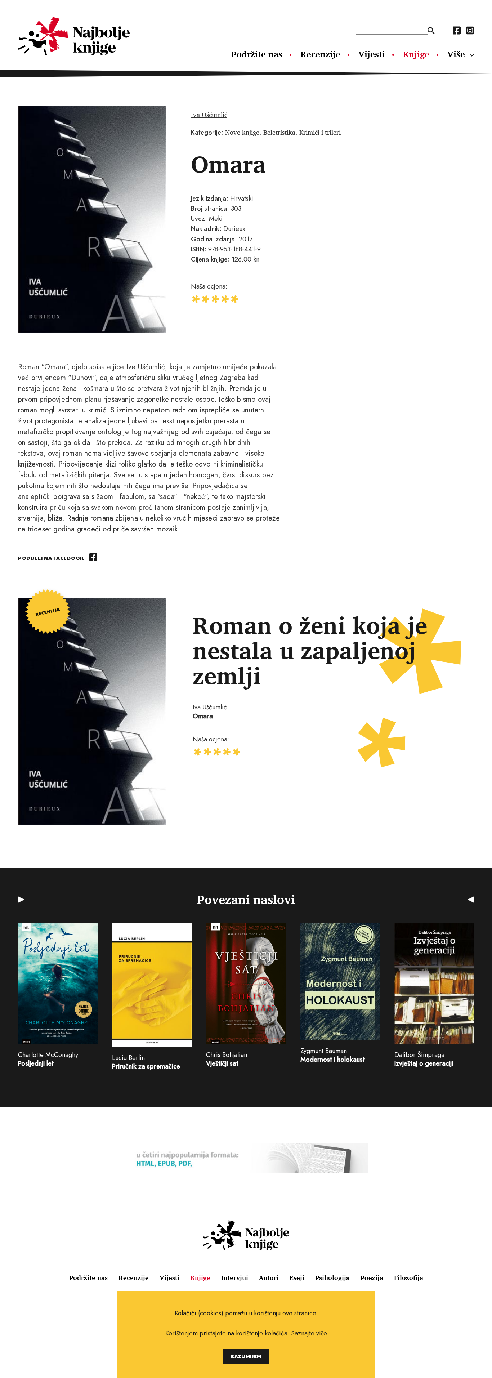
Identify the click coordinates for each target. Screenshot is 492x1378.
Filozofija (408, 1277)
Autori (269, 1277)
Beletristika (279, 132)
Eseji (297, 1277)
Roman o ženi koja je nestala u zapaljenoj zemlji (310, 650)
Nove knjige (242, 132)
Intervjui (234, 1277)
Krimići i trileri (320, 132)
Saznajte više (309, 1333)
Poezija (372, 1277)
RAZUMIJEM (246, 1356)
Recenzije (320, 54)
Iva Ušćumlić (209, 114)
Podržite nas (256, 54)
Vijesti (371, 54)
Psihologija (332, 1277)
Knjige (416, 54)
